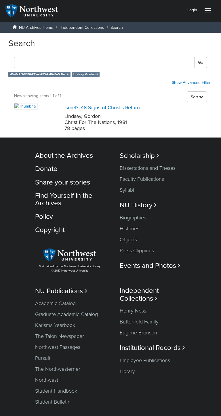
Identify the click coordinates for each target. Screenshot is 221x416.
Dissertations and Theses (148, 168)
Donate (46, 169)
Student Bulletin (53, 402)
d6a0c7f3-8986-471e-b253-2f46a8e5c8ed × (39, 74)
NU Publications (61, 291)
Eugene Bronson (138, 333)
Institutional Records (152, 348)
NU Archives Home (36, 27)
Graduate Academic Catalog (66, 314)
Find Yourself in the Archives (63, 199)
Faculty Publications (142, 179)
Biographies (133, 217)
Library (127, 371)
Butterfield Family (139, 322)
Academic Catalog (55, 303)
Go (200, 62)
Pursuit (42, 358)
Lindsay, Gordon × (85, 74)
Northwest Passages (57, 347)
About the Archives (64, 155)
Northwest (46, 380)
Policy (44, 216)
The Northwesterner (57, 369)
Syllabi (127, 190)
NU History (138, 205)
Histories (129, 228)
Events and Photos (150, 265)
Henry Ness (133, 311)
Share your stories (62, 182)
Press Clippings (137, 250)
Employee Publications (145, 360)
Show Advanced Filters (192, 82)
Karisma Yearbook (55, 325)
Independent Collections (82, 27)
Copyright (50, 230)
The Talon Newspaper (59, 336)
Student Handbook (56, 391)
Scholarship (139, 156)
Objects (128, 239)
